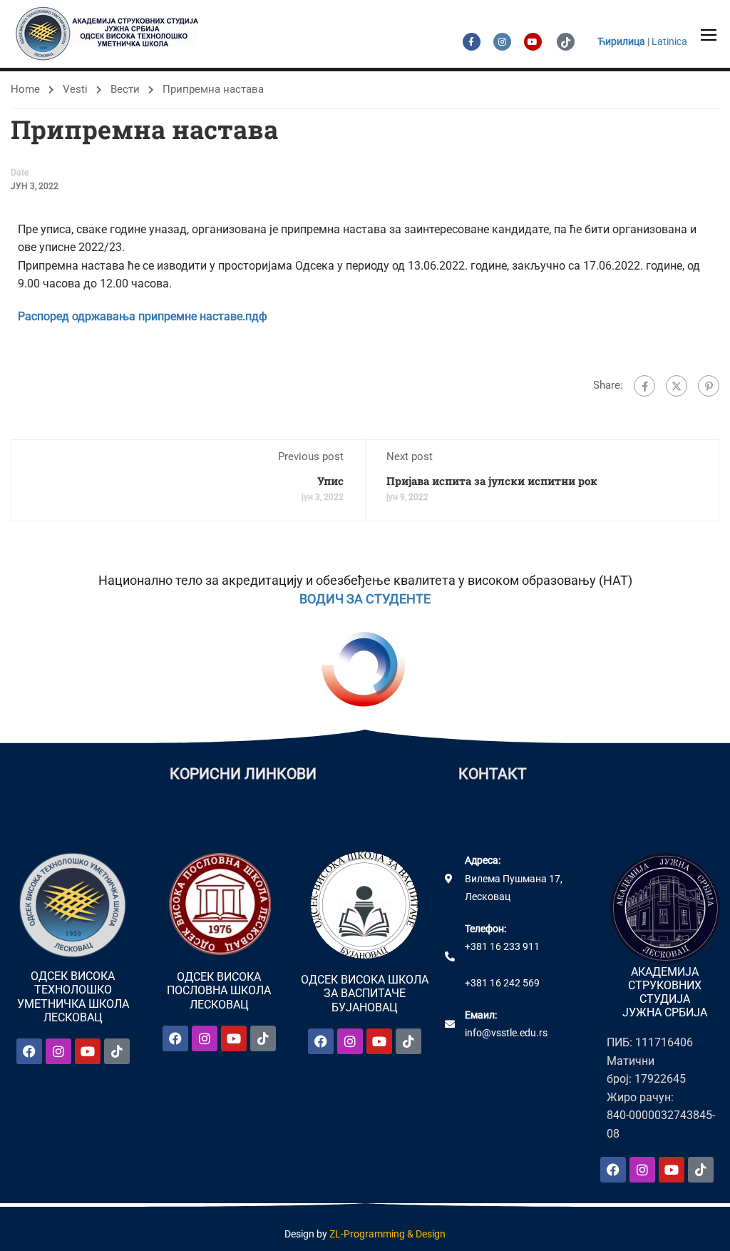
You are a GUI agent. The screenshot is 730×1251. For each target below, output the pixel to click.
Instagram (502, 42)
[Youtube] (88, 1051)
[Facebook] (644, 386)
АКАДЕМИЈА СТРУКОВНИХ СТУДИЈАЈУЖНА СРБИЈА (664, 992)
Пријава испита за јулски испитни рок (491, 481)
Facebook (471, 42)
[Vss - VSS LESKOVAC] (110, 34)
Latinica (669, 41)
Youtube (533, 42)
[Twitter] (676, 386)
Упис (330, 481)
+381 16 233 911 (502, 946)
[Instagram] (58, 1051)
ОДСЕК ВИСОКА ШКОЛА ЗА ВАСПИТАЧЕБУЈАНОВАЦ (364, 993)
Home (25, 89)
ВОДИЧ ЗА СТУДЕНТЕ (365, 598)
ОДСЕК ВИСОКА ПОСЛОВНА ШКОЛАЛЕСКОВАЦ (219, 990)
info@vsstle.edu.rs (506, 1032)
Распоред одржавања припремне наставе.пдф (142, 316)
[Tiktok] (117, 1051)
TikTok (566, 42)
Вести (125, 89)
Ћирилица (621, 41)
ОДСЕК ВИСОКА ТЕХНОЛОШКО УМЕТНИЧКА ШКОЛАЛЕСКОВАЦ (73, 996)
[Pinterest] (708, 386)
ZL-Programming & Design (387, 1234)
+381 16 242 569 (502, 983)
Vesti (75, 89)
